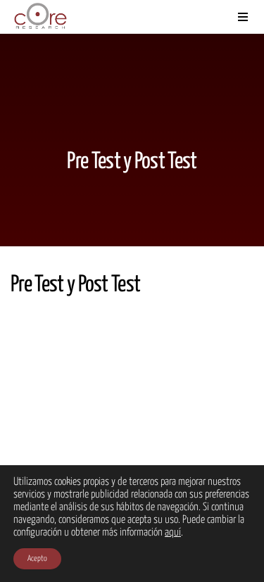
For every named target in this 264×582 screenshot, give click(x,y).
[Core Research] (40, 17)
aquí (173, 532)
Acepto (37, 558)
